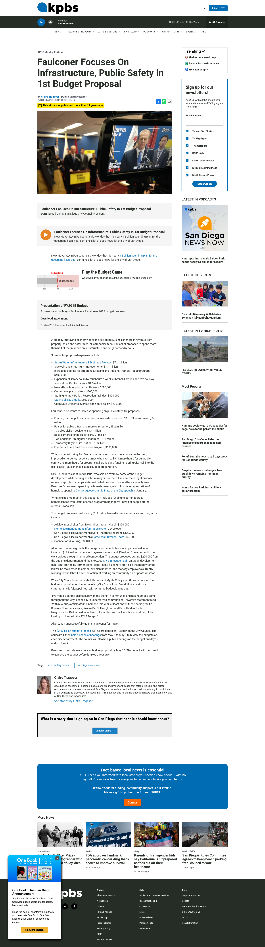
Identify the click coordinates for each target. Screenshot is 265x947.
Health (89, 851)
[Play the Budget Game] (58, 280)
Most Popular (192, 386)
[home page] (57, 8)
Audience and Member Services (154, 895)
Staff (99, 934)
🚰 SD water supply (196, 69)
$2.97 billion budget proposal (74, 630)
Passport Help (146, 923)
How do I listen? (146, 917)
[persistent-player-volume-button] (50, 22)
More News (45, 817)
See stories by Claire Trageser (73, 701)
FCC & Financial (104, 912)
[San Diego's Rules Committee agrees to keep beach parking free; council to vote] (205, 834)
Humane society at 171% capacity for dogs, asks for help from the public (204, 427)
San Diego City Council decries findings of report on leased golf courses (201, 443)
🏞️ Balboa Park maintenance (202, 63)
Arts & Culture (107, 31)
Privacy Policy (103, 928)
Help (204, 31)
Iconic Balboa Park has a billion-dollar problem (201, 489)
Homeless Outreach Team (108, 537)
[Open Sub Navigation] (63, 31)
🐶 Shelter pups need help (200, 57)
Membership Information (194, 906)
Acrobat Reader (79, 325)
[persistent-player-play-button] (41, 22)
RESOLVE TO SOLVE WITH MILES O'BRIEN (202, 371)
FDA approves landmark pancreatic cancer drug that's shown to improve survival (107, 859)
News (57, 31)
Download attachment (54, 318)
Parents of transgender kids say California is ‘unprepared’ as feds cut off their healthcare (156, 861)
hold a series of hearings (86, 635)
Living (136, 851)
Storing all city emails (67, 399)
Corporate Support (191, 895)
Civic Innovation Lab (115, 560)
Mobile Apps (103, 917)
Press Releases (104, 923)
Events (190, 31)
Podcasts (149, 31)
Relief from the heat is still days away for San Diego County (205, 458)
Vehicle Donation (190, 923)
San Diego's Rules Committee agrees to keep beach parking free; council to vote (204, 859)
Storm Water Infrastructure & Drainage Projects (83, 362)
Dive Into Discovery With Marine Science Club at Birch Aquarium (201, 316)
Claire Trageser (50, 96)
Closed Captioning (148, 901)
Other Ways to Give (191, 912)
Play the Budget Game (102, 272)
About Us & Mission (106, 895)
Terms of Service (104, 939)
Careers (100, 906)
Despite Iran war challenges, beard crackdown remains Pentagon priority (203, 474)
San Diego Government (89, 665)
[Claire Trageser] (44, 685)
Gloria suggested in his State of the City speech (104, 490)
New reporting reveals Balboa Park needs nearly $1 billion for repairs (203, 260)
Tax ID (185, 917)
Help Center (144, 928)
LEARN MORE (34, 930)
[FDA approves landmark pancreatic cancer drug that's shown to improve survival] (108, 834)
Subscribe (204, 183)
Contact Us (144, 906)
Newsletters (102, 901)
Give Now (218, 8)
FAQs (141, 912)
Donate (132, 802)
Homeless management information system (81, 528)
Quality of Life (188, 851)
